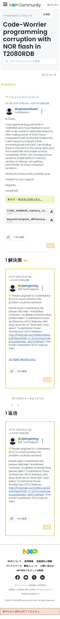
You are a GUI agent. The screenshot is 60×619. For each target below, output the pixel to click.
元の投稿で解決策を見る (22, 359)
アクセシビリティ (43, 590)
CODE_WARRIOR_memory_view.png (30, 210)
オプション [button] (48, 74)
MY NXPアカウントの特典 (30, 570)
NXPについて (14, 561)
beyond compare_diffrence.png (27, 219)
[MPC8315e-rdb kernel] (18, 405)
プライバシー (20, 585)
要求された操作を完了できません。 (22, 611)
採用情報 (28, 561)
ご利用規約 (31, 585)
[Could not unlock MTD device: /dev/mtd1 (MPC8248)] (12, 405)
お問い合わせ (47, 565)
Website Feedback (30, 594)
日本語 (46, 14)
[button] (42, 111)
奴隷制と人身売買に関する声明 (22, 590)
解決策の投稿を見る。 (30, 199)
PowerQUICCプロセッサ (18, 15)
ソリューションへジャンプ (24, 97)
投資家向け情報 (44, 561)
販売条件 (42, 585)
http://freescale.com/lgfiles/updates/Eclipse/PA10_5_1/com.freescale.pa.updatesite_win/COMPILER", (30, 338)
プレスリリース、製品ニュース (21, 565)
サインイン (52, 4)
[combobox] (30, 61)
